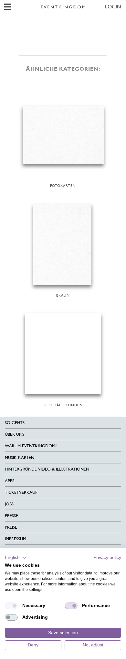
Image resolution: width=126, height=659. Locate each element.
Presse (11, 515)
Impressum (15, 538)
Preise (11, 527)
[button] (16, 558)
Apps (9, 480)
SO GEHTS (15, 422)
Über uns (14, 434)
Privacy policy (107, 557)
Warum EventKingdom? (31, 445)
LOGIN (113, 7)
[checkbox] (11, 606)
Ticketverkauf (21, 492)
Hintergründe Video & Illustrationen (47, 469)
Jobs (9, 504)
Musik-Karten (19, 457)
